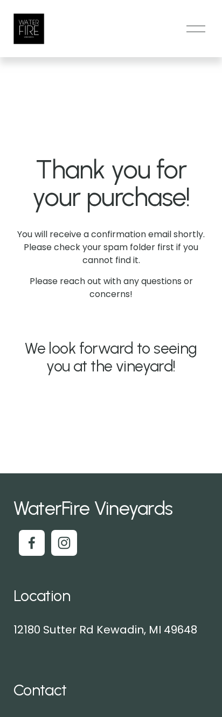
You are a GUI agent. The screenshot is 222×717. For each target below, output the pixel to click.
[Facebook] (32, 543)
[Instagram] (64, 543)
